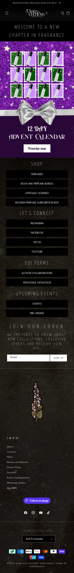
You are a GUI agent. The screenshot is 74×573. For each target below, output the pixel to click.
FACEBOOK (37, 232)
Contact (11, 451)
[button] (7, 13)
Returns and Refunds (17, 462)
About (10, 446)
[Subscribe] (58, 358)
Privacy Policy (14, 467)
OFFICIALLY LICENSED (37, 193)
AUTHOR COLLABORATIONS (37, 273)
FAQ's (10, 457)
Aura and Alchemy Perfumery (35, 563)
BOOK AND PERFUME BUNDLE (37, 183)
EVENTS (37, 303)
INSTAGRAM (37, 223)
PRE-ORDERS (37, 313)
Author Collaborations (18, 477)
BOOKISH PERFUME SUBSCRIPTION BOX (37, 202)
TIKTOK (37, 242)
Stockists (11, 472)
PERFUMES (37, 174)
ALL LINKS (12, 488)
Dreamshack (37, 566)
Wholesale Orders (16, 482)
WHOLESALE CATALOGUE (37, 282)
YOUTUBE (37, 251)
